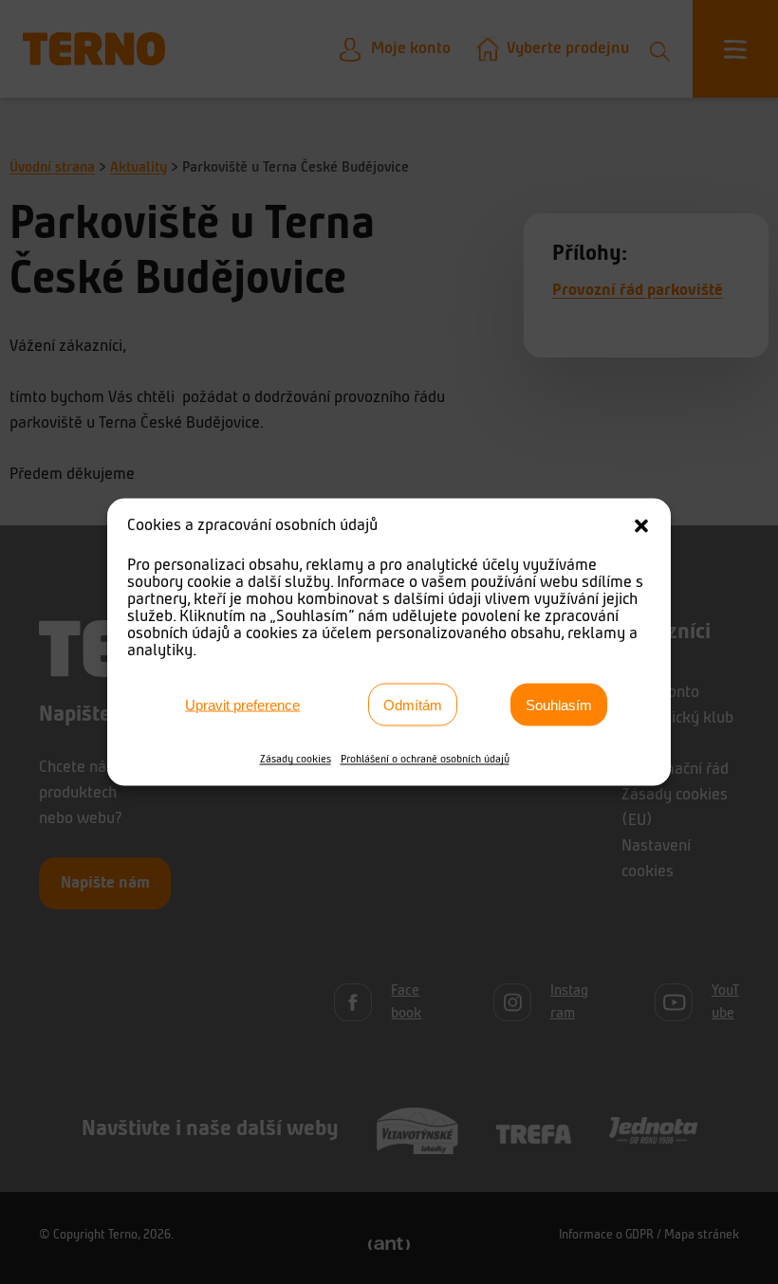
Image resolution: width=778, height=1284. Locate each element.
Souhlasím (559, 704)
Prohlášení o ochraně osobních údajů (425, 759)
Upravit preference (242, 704)
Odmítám (412, 704)
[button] (641, 526)
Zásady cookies (295, 759)
